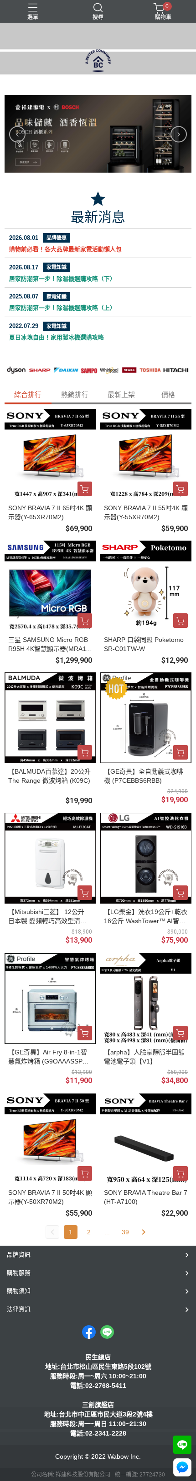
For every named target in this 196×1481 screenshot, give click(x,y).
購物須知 (19, 1290)
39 (125, 1232)
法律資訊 (19, 1309)
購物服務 (19, 1272)
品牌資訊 (19, 1254)
